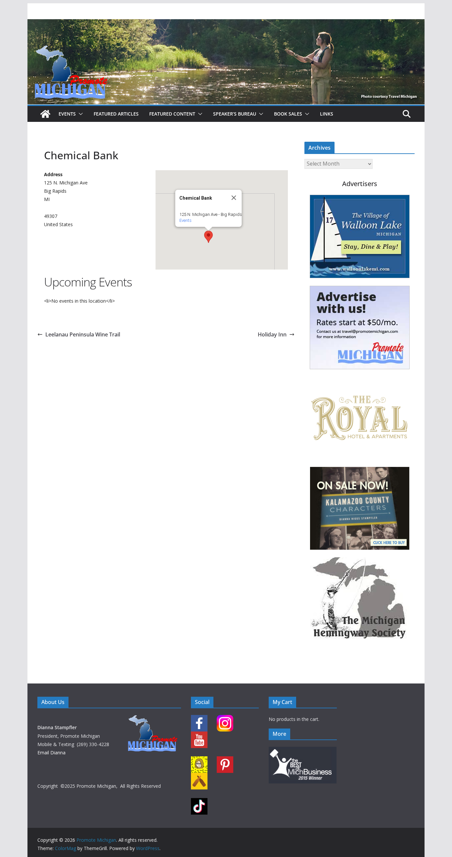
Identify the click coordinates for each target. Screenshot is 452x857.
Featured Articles (116, 114)
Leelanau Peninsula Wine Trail (82, 334)
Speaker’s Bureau (234, 114)
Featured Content (172, 114)
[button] (79, 114)
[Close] (234, 198)
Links (326, 114)
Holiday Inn (272, 334)
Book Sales (288, 114)
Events (67, 114)
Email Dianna (51, 752)
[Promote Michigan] (226, 23)
